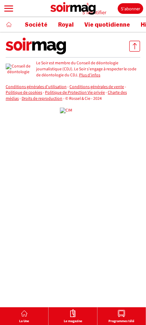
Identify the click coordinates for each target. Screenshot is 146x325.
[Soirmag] (73, 8)
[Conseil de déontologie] (18, 70)
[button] (9, 8)
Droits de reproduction (42, 99)
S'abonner (130, 9)
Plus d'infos (89, 75)
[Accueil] (9, 24)
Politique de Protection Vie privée (75, 93)
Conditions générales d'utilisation (36, 87)
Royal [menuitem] (66, 25)
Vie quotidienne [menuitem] (107, 25)
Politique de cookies (24, 93)
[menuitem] (24, 316)
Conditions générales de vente (96, 87)
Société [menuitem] (36, 25)
